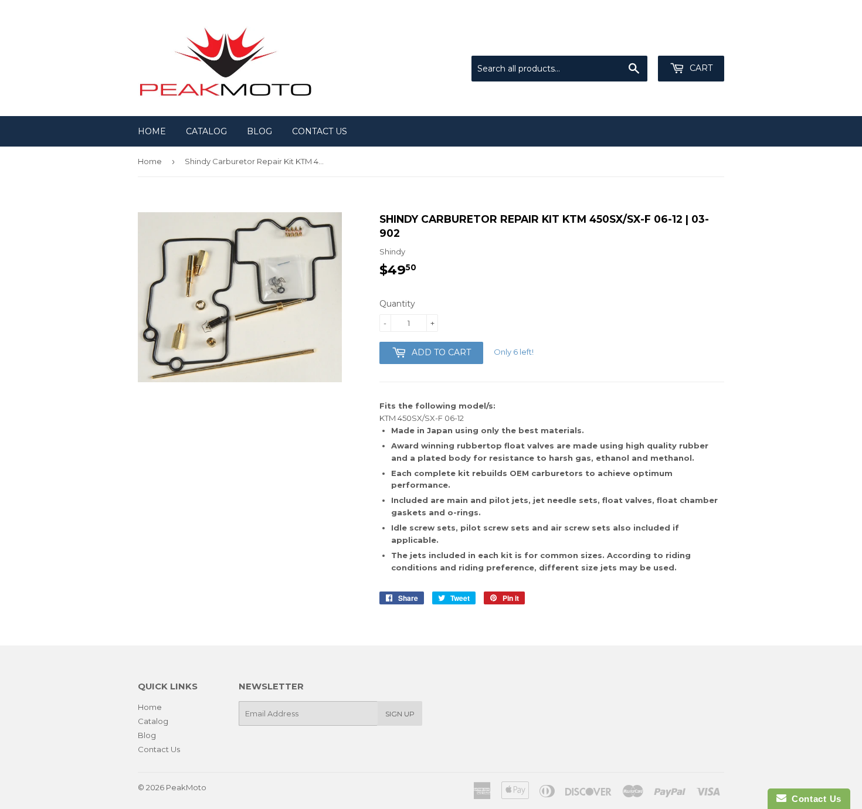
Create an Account (690, 41)
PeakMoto (186, 787)
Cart (699, 68)
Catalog (206, 131)
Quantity (397, 303)
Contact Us (319, 131)
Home (152, 131)
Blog (259, 131)
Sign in (627, 41)
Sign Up (400, 713)
